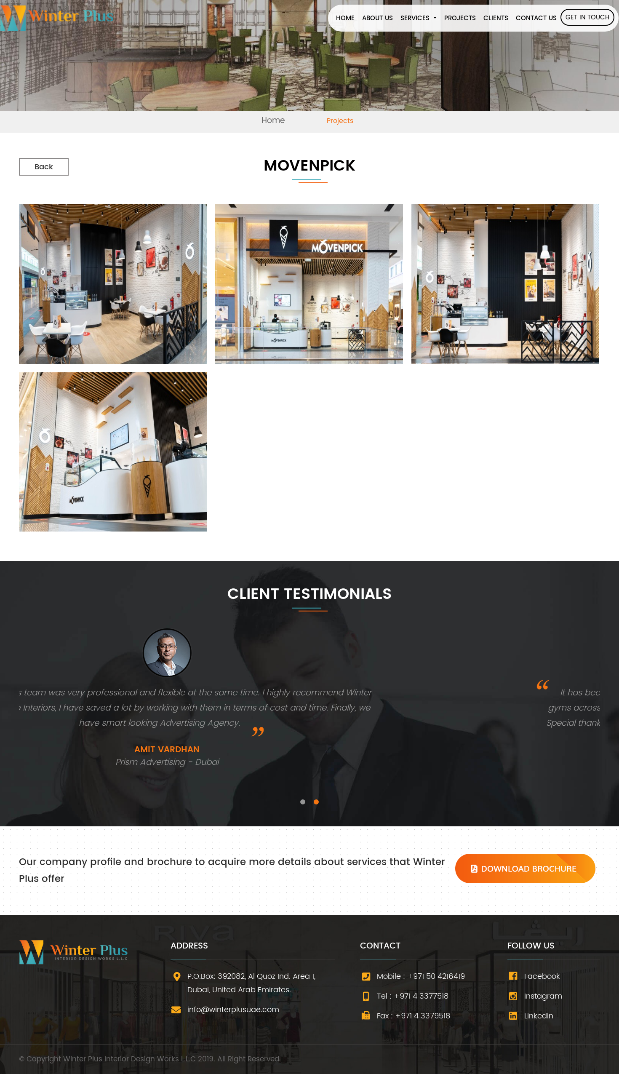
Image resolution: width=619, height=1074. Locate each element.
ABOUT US (377, 18)
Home (273, 120)
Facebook (542, 976)
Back (44, 167)
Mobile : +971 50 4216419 (421, 976)
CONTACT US (536, 18)
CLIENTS (495, 18)
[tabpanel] (309, 706)
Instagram (543, 996)
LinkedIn (538, 1016)
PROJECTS (460, 18)
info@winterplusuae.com (233, 1010)
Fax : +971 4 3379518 (413, 1016)
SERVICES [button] (416, 18)
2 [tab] (316, 801)
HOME (347, 18)
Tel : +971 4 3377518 (412, 996)
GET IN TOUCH (587, 17)
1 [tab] (302, 801)
